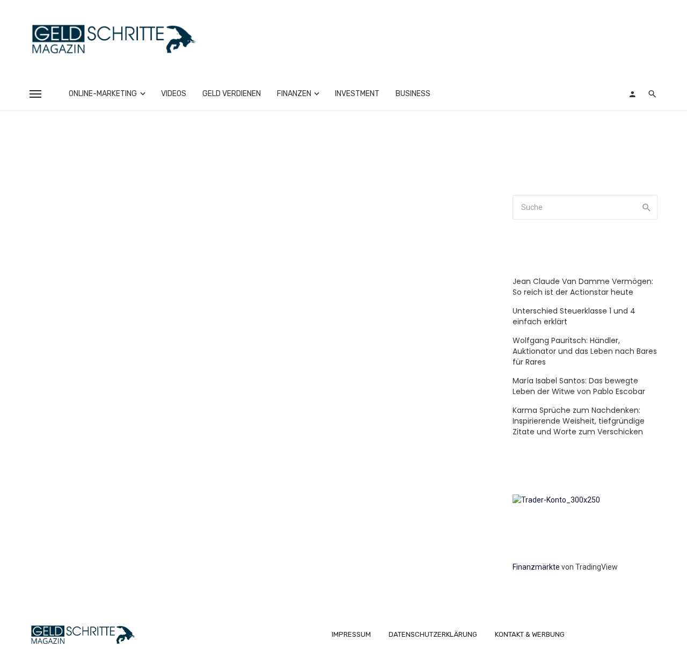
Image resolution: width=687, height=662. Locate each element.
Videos (173, 93)
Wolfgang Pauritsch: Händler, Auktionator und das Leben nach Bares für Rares (585, 351)
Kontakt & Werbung (530, 634)
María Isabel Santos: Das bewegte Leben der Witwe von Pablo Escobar (579, 386)
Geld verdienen (231, 93)
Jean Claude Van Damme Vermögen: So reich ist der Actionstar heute (583, 286)
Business (413, 93)
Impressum (351, 634)
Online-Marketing (103, 93)
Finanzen (294, 93)
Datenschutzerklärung (433, 634)
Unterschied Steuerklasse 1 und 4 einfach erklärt (574, 316)
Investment (357, 93)
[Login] (632, 94)
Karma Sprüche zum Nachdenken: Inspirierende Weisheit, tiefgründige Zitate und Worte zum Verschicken (579, 421)
